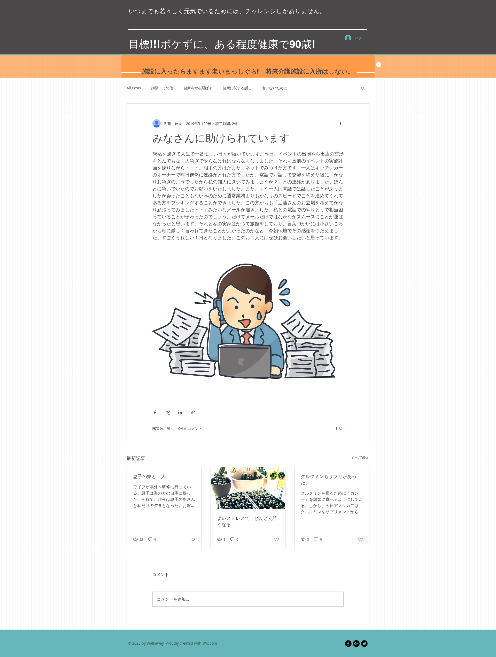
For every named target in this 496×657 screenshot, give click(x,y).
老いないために (274, 87)
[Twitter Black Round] (364, 643)
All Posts (134, 87)
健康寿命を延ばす (197, 87)
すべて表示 (360, 457)
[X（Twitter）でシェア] (167, 412)
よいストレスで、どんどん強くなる (247, 521)
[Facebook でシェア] (154, 412)
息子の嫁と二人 (149, 476)
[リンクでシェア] (192, 412)
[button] (362, 88)
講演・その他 (162, 87)
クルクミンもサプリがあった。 (329, 480)
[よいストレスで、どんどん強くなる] (248, 488)
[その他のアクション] (340, 123)
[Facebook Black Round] (348, 643)
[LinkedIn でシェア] (180, 412)
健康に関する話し (237, 87)
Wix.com (210, 643)
